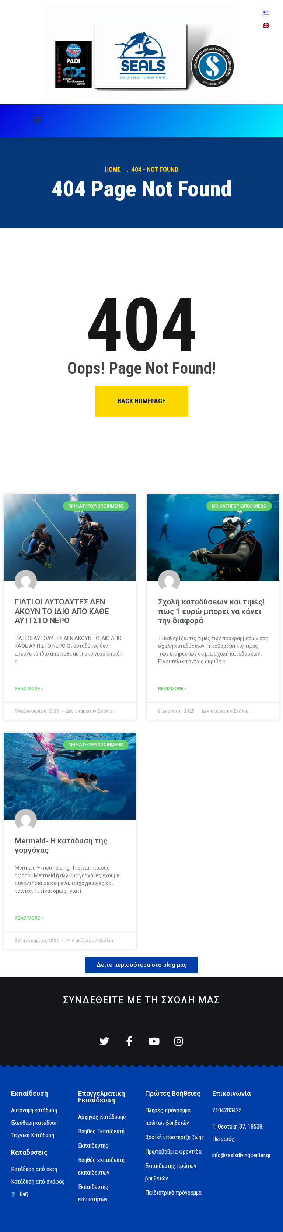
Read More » (29, 688)
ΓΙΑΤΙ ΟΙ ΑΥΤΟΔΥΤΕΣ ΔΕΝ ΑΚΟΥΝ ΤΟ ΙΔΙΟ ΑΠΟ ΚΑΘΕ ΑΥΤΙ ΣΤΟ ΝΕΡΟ (62, 611)
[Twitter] (104, 1041)
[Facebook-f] (129, 1041)
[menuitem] (266, 12)
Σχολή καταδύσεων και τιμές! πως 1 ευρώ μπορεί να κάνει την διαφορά (211, 611)
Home (114, 169)
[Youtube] (154, 1041)
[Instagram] (179, 1041)
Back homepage (141, 401)
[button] (37, 119)
